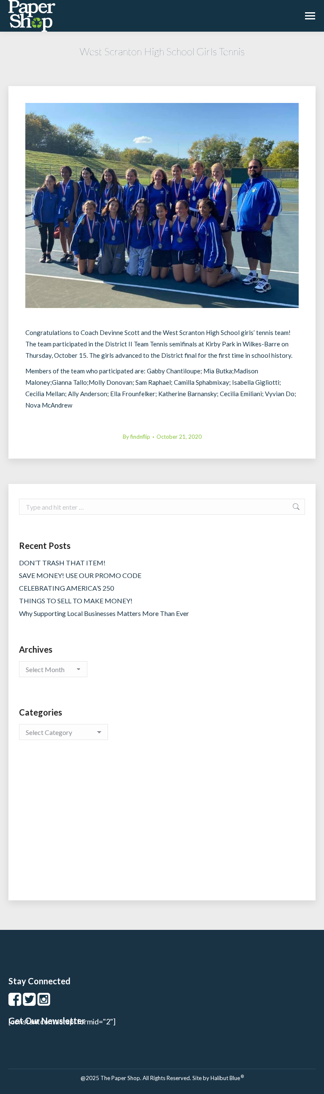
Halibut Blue (227, 1078)
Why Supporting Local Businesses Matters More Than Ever (104, 613)
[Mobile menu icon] (310, 16)
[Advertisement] (162, 829)
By (136, 436)
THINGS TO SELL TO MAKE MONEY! (75, 601)
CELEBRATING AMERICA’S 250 (66, 588)
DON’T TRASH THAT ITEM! (62, 563)
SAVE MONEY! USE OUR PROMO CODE (80, 575)
